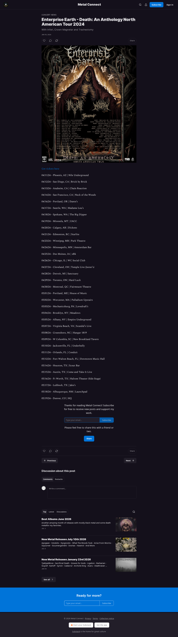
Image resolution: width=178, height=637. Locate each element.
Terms (95, 618)
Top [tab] (44, 512)
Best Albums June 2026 (56, 519)
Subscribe (156, 4)
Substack (76, 631)
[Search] (140, 4)
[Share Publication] (146, 4)
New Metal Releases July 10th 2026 (64, 539)
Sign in (170, 4)
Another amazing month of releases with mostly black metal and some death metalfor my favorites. (76, 524)
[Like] (44, 40)
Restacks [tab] (59, 479)
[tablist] (53, 479)
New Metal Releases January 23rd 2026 (66, 559)
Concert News (49, 15)
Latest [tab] (51, 512)
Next (128, 460)
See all (47, 579)
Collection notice (107, 618)
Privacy (88, 618)
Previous (51, 460)
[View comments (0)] (50, 40)
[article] (89, 525)
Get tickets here (50, 169)
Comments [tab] (47, 479)
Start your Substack (82, 625)
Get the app (102, 625)
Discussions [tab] (61, 512)
